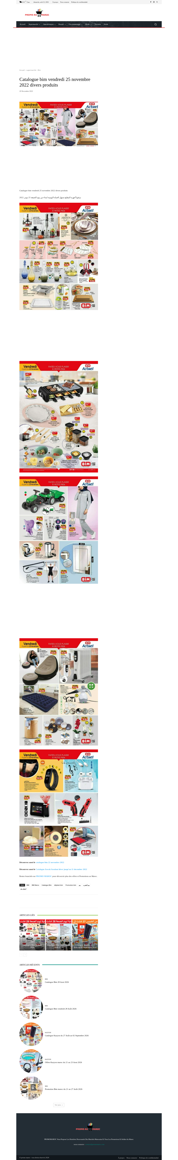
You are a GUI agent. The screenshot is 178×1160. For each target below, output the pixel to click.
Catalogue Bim (47, 885)
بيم (80, 885)
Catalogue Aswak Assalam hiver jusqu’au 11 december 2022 (61, 869)
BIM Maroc (35, 885)
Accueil (22, 70)
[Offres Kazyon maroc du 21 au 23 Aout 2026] (31, 1061)
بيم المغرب (86, 885)
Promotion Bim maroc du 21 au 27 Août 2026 (63, 1089)
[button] (155, 24)
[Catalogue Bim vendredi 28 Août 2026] (59, 934)
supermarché (31, 70)
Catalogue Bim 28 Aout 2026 (32, 946)
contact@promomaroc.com (94, 1144)
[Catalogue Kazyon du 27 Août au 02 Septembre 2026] (85, 934)
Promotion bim (71, 885)
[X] (157, 2)
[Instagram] (153, 2)
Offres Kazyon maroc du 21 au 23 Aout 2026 (63, 1062)
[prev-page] (21, 954)
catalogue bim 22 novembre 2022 (50, 862)
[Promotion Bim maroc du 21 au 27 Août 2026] (31, 1088)
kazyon (85, 942)
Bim (39, 70)
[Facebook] (150, 2)
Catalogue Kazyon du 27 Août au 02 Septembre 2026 (85, 946)
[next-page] (25, 954)
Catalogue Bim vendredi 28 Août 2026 (58, 946)
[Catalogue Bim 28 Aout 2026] (32, 934)
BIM (28, 885)
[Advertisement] (89, 47)
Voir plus (58, 1105)
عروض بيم (23, 889)
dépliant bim (58, 885)
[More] (84, 901)
